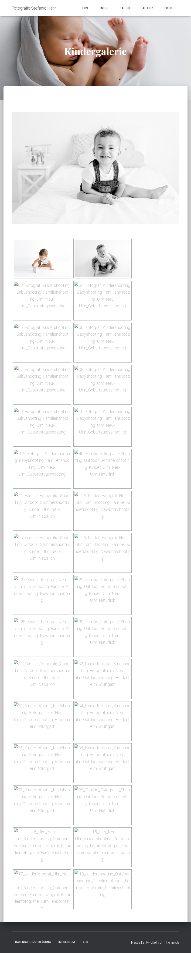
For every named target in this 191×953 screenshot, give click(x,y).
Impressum (66, 942)
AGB (85, 942)
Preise (169, 8)
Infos (104, 8)
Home (85, 8)
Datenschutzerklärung (33, 942)
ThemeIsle (171, 942)
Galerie (125, 8)
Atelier (147, 8)
